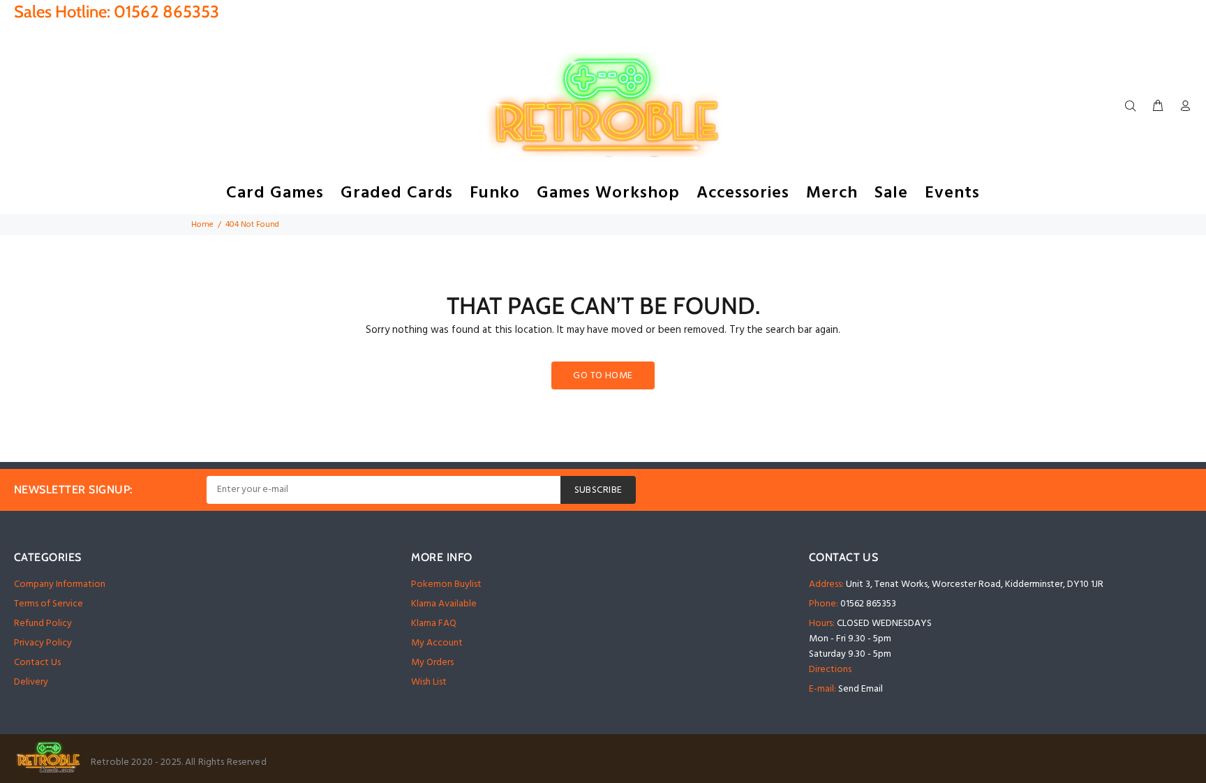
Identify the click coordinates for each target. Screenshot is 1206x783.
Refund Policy (43, 624)
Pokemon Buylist (446, 584)
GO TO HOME (602, 376)
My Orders (432, 663)
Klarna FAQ (433, 624)
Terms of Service (48, 604)
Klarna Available (444, 604)
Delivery (31, 682)
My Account (437, 643)
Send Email (860, 689)
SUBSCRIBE (598, 490)
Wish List (429, 682)
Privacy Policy (43, 643)
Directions (830, 670)
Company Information (59, 584)
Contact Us (37, 663)
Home (202, 225)
